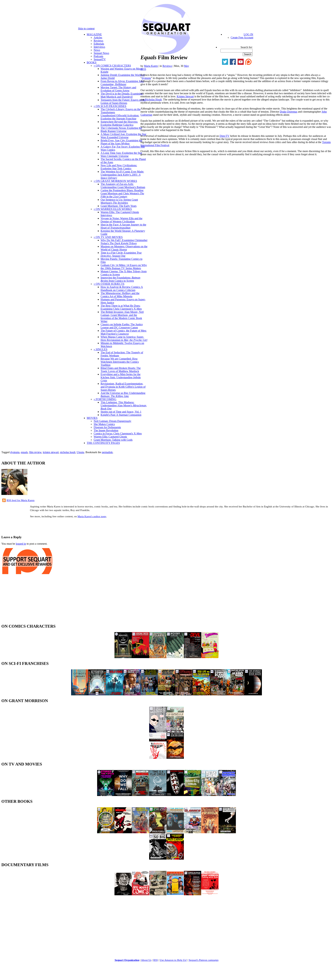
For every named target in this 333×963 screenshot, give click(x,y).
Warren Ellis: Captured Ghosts (110, 436)
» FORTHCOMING (105, 399)
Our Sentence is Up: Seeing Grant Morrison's (119, 201)
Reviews (98, 40)
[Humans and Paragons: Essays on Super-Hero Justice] (140, 832)
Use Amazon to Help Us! (173, 960)
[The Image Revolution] (175, 894)
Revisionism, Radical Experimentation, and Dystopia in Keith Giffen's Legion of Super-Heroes (123, 386)
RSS (155, 960)
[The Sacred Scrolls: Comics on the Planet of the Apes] (218, 694)
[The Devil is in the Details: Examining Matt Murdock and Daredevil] (192, 657)
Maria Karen (151, 65)
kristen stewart (51, 452)
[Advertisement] (42, 526)
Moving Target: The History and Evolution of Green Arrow (118, 89)
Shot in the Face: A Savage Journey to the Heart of (123, 226)
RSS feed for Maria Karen (21, 500)
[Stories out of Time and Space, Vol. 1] (105, 795)
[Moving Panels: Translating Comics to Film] (175, 795)
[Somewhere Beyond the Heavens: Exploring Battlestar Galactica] (114, 694)
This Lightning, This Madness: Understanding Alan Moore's (124, 405)
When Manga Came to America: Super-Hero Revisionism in (124, 338)
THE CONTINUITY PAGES (103, 442)
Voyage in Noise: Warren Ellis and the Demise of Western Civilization (121, 220)
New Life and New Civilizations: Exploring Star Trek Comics (119, 167)
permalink (107, 452)
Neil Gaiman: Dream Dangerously (112, 421)
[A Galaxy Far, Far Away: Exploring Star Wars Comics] (166, 694)
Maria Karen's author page (92, 516)
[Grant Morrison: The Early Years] (157, 731)
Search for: (247, 47)
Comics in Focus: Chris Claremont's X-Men (118, 433)
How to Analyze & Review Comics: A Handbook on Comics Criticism (122, 288)
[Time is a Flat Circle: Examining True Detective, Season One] (157, 795)
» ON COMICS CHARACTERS (112, 65)
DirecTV (224, 135)
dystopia (146, 78)
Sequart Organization (127, 960)
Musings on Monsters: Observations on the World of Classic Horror (124, 248)
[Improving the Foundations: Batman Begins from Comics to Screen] (227, 795)
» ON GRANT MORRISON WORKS (115, 180)
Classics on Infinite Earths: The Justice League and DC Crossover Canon (122, 326)
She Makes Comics (104, 424)
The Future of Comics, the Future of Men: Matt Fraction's (124, 332)
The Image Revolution (106, 430)
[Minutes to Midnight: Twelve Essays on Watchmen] (175, 858)
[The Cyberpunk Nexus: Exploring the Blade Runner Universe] (131, 694)
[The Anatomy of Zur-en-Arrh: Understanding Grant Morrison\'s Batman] (175, 757)
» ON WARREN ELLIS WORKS (113, 209)
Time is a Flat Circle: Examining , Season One (121, 254)
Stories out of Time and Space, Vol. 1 (121, 411)
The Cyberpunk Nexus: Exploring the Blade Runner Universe (121, 129)
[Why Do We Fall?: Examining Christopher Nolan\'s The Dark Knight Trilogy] (123, 795)
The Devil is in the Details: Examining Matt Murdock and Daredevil (122, 95)
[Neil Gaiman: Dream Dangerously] (123, 894)
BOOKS (91, 62)
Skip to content (86, 28)
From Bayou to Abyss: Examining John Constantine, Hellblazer (122, 83)
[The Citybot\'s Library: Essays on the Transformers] (79, 694)
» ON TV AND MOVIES (108, 237)
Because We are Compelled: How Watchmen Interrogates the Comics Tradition (120, 361)
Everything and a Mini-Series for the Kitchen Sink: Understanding (121, 377)
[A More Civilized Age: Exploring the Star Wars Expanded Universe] (184, 694)
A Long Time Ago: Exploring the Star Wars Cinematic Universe (121, 154)
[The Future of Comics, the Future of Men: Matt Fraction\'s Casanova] (210, 832)
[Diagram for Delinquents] (157, 894)
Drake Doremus (288, 111)
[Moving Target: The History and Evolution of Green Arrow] (175, 657)
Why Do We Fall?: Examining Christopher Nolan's (124, 242)
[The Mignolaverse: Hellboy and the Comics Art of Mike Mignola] (123, 832)
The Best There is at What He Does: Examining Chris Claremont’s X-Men (121, 307)
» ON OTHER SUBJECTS (109, 283)
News (97, 50)
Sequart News (101, 53)
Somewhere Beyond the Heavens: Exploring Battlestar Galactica (119, 123)
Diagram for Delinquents (107, 427)
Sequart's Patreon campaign (204, 960)
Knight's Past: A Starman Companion (121, 414)
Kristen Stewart (185, 96)
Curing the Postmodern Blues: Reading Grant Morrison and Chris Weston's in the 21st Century (122, 193)
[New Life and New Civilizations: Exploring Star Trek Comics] (201, 694)
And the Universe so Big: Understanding (123, 395)
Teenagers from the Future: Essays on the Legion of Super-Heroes (123, 101)
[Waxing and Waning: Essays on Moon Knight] (123, 657)
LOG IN (248, 34)
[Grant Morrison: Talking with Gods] (210, 894)
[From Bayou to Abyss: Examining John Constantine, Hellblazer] (157, 657)
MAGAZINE (94, 34)
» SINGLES (100, 349)
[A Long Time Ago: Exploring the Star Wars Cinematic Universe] (149, 694)
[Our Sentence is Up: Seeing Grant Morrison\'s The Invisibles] (175, 731)
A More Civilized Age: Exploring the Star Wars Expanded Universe (123, 136)
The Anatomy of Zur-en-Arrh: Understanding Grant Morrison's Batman (123, 186)
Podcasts (98, 56)
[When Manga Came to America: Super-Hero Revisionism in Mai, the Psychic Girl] (227, 832)
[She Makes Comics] (140, 894)
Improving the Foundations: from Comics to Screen (120, 279)
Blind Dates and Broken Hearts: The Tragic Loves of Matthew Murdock (121, 370)
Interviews (99, 46)
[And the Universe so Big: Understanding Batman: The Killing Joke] (157, 858)
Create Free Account (242, 37)
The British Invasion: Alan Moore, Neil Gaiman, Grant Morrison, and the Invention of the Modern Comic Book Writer (122, 316)
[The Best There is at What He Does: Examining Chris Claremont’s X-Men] (157, 832)
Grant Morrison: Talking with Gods (113, 439)
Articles (98, 37)
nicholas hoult (67, 452)
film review (35, 452)
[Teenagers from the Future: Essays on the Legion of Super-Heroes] (210, 657)
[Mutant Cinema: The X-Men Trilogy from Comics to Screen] (210, 795)
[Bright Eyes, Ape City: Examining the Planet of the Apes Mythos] (236, 694)
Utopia (80, 452)
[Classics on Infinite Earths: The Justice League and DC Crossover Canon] (192, 832)
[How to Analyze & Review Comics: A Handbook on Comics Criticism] (105, 832)
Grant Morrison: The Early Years (118, 205)
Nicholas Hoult (153, 99)
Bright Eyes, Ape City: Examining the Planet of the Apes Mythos (121, 142)
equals (24, 452)
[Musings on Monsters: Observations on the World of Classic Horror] (140, 795)
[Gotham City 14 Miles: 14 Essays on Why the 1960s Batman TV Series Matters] (192, 795)
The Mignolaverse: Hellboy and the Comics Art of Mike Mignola (120, 295)
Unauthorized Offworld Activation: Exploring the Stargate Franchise (120, 117)
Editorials (99, 43)
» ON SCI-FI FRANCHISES (110, 106)
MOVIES (92, 417)
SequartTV (100, 59)
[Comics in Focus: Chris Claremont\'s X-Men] (192, 894)
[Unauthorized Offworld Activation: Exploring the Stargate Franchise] (97, 694)
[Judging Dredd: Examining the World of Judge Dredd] (140, 657)
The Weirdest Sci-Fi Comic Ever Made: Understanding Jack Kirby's (122, 174)
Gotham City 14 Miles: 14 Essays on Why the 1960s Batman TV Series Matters (124, 267)
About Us (146, 960)
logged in (21, 543)
